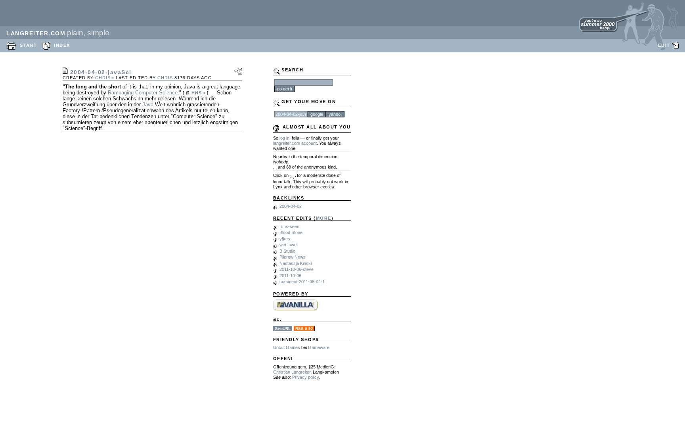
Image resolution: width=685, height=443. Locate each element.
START (28, 45)
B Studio (287, 251)
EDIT (664, 45)
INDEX (62, 45)
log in (284, 138)
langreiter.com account (295, 143)
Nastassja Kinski (295, 263)
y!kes (284, 238)
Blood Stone (290, 232)
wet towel (288, 244)
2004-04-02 (290, 206)
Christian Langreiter (291, 372)
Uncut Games (286, 347)
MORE (323, 218)
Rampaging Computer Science (143, 93)
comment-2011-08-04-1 (302, 281)
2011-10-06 (290, 275)
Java (147, 104)
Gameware (318, 347)
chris (103, 77)
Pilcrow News (292, 257)
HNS (196, 92)
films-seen (289, 226)
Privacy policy (305, 377)
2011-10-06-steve (296, 269)
